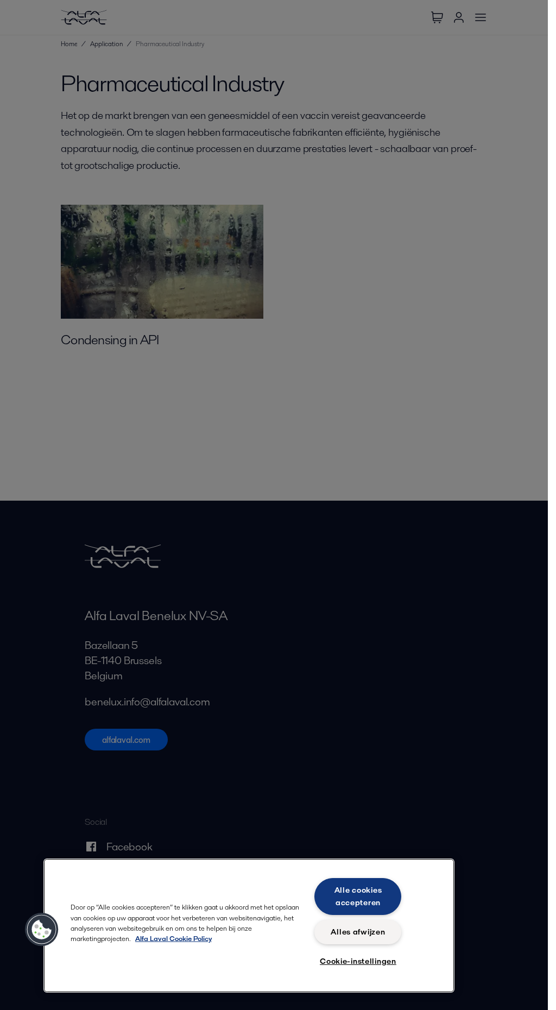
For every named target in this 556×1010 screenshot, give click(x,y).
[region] (248, 925)
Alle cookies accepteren (358, 896)
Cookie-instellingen (358, 961)
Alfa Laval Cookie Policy (173, 938)
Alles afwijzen (358, 931)
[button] (41, 929)
